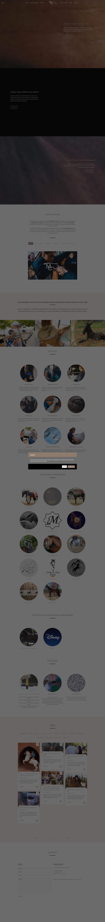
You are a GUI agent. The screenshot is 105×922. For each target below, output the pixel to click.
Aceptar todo (71, 466)
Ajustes (64, 466)
